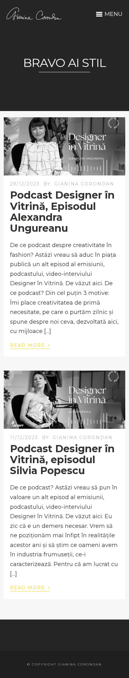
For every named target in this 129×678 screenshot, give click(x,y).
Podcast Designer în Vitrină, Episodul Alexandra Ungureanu (62, 211)
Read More (30, 345)
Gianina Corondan (84, 184)
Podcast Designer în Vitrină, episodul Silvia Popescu (62, 460)
